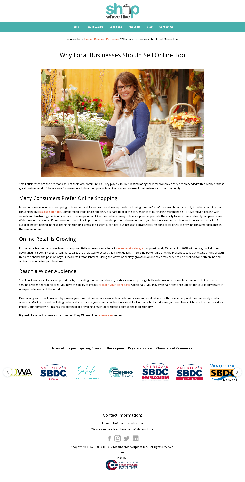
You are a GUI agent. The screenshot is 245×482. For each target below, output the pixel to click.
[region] (122, 372)
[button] (19, 372)
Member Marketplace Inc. (130, 447)
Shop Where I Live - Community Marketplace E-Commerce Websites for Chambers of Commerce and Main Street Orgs (123, 11)
